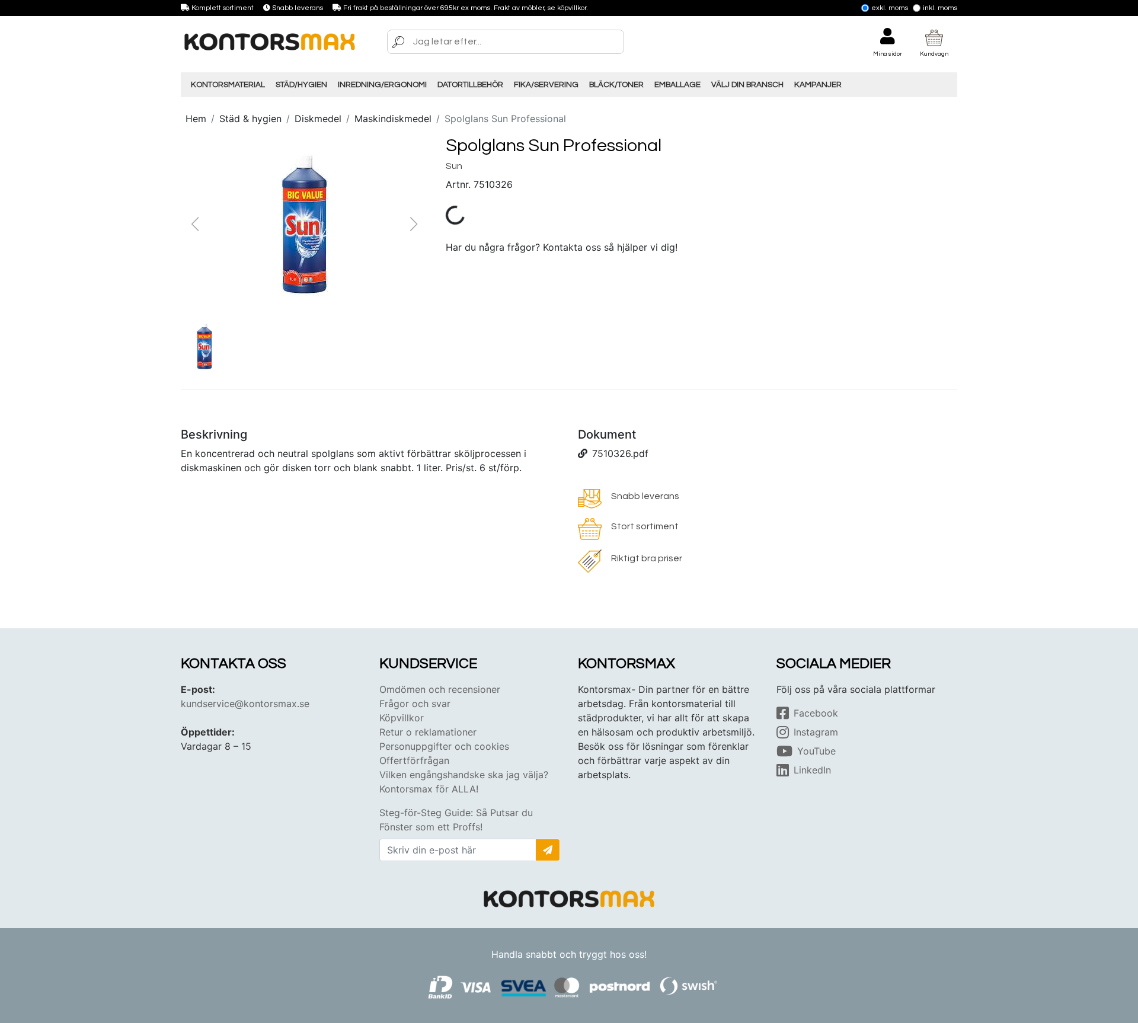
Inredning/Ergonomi (382, 85)
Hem (196, 118)
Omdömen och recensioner (439, 689)
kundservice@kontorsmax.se (245, 703)
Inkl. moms (940, 8)
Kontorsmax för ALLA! (428, 789)
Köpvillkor (401, 718)
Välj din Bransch (747, 85)
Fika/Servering (546, 85)
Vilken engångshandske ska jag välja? (463, 775)
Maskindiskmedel (392, 118)
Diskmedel (318, 118)
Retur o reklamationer (428, 732)
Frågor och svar (414, 703)
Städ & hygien (250, 118)
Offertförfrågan (414, 760)
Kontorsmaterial (228, 85)
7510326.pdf (620, 453)
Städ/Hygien (301, 85)
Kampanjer (818, 85)
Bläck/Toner (616, 85)
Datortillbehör (470, 85)
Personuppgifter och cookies (444, 746)
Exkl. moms (889, 8)
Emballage (677, 85)
